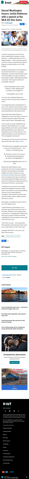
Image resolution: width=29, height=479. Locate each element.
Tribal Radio (5, 444)
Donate (24, 2)
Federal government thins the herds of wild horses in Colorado (13, 321)
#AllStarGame (19, 88)
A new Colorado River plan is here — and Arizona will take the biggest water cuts (14, 308)
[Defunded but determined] (14, 342)
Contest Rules (6, 463)
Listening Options (7, 431)
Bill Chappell (9, 23)
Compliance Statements (8, 456)
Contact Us (5, 450)
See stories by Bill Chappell (8, 256)
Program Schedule (7, 428)
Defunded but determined (14, 355)
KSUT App (5, 437)
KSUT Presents (6, 441)
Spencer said (19, 141)
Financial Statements (8, 460)
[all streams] (27, 477)
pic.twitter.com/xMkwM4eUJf (14, 158)
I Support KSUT (14, 362)
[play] (2, 477)
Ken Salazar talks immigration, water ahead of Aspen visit (13, 314)
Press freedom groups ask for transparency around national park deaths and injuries (13, 328)
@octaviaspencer (19, 156)
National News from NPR (12, 236)
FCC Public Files (6, 453)
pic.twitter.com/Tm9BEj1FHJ (14, 90)
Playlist (4, 434)
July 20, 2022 (19, 94)
